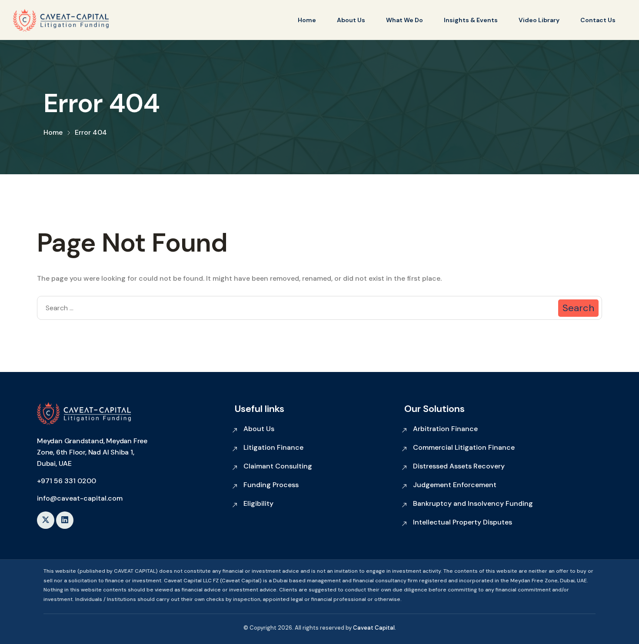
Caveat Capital (374, 627)
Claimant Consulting (277, 466)
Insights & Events (471, 20)
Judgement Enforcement (454, 484)
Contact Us (598, 20)
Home (307, 20)
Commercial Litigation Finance (464, 447)
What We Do (404, 20)
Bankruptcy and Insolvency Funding (473, 503)
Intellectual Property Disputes (462, 522)
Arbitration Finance (445, 428)
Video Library (539, 20)
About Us (351, 20)
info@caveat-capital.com (80, 498)
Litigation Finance (273, 447)
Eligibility (258, 503)
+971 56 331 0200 (66, 480)
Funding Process (271, 484)
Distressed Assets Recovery (459, 466)
